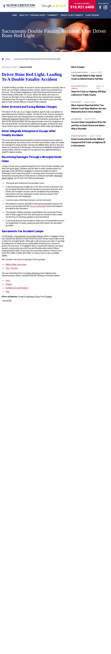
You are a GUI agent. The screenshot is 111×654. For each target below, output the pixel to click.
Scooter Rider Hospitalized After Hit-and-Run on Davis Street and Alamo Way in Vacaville (88, 125)
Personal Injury (37, 15)
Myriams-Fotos (33, 296)
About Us (24, 15)
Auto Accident (76, 72)
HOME (14, 15)
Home (8, 59)
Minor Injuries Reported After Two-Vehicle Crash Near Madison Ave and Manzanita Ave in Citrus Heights (88, 108)
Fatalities (85, 72)
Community (53, 15)
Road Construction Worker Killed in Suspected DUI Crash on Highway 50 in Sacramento (88, 142)
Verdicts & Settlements (72, 15)
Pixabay (48, 296)
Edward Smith (26, 67)
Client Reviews (92, 15)
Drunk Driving (75, 136)
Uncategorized (76, 119)
